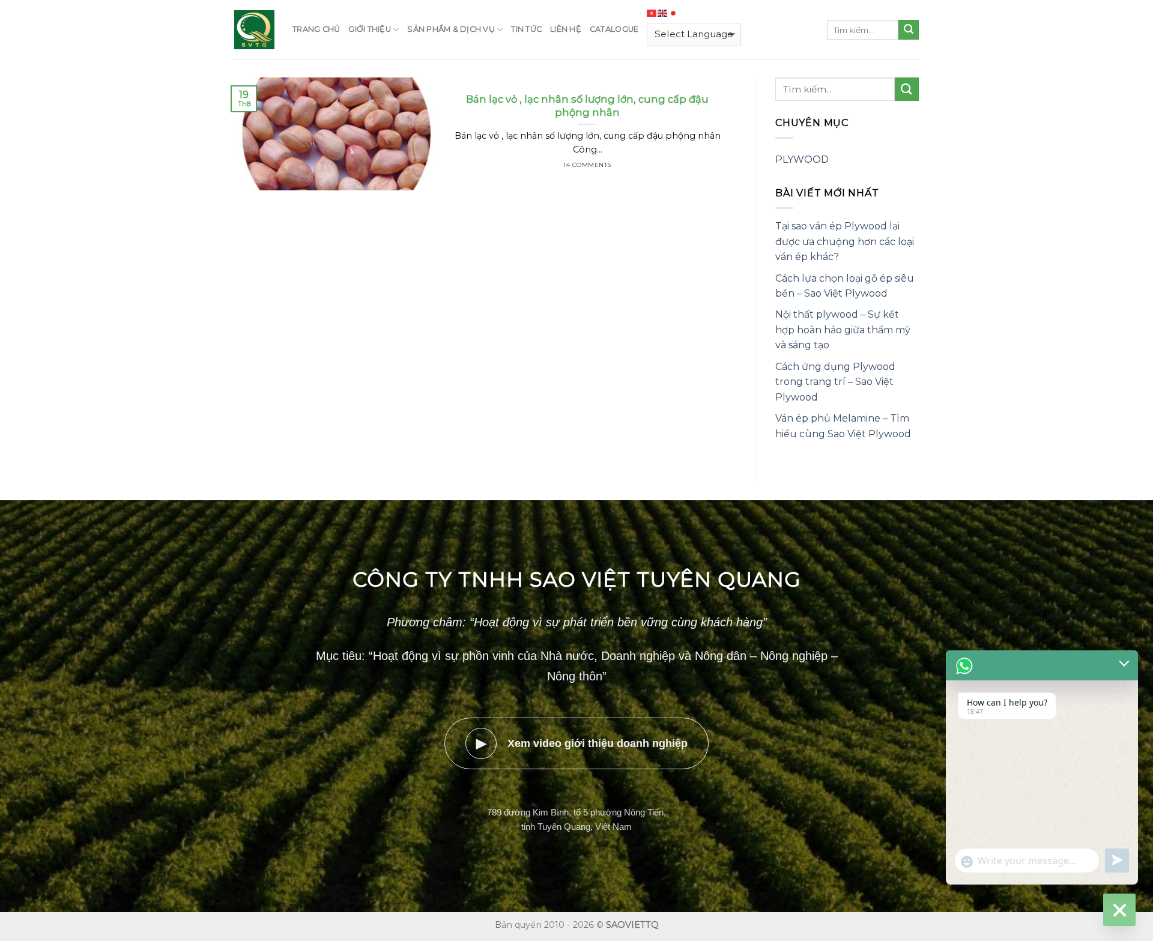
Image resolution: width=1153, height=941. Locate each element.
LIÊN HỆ (565, 29)
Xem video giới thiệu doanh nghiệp (582, 743)
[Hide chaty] (1119, 910)
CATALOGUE (614, 29)
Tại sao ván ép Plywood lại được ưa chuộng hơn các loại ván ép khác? (844, 241)
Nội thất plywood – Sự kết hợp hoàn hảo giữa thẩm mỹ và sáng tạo (842, 330)
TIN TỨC (526, 29)
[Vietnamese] (652, 13)
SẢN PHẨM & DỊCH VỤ (451, 29)
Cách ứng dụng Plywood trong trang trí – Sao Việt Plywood (835, 382)
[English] (663, 13)
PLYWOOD (802, 159)
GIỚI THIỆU (369, 29)
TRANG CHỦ (316, 29)
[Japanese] (673, 13)
